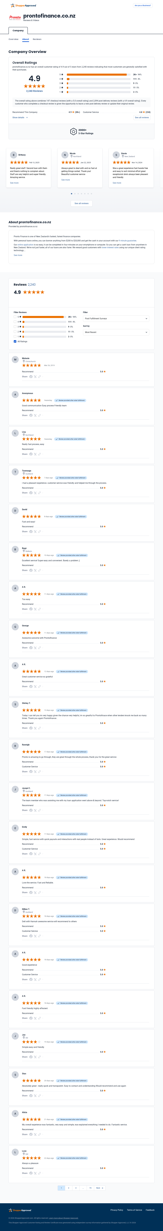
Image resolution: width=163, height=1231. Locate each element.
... (83, 1188)
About (25, 39)
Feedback (150, 1210)
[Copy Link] (39, 376)
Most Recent (90, 332)
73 (90, 1188)
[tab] (71, 193)
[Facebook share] (30, 376)
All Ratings (22, 341)
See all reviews (142, 117)
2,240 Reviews (34, 90)
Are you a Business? (143, 5)
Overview (13, 39)
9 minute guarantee (127, 240)
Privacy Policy (117, 1210)
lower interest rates (110, 247)
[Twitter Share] (35, 376)
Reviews (37, 39)
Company (18, 30)
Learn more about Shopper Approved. (63, 1218)
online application (25, 244)
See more (14, 183)
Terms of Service (134, 1210)
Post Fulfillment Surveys (96, 318)
